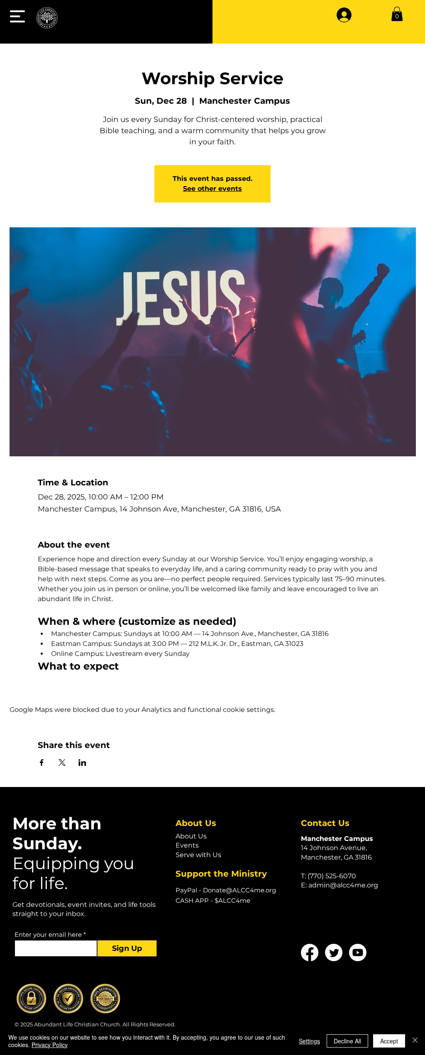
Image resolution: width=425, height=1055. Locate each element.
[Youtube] (357, 952)
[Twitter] (333, 952)
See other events (212, 188)
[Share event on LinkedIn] (82, 762)
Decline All (347, 1041)
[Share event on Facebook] (42, 762)
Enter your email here (48, 934)
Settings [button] (309, 1041)
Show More (55, 683)
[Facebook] (309, 952)
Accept (389, 1041)
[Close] (415, 1040)
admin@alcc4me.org (343, 885)
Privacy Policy (50, 1044)
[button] (17, 16)
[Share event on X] (62, 762)
